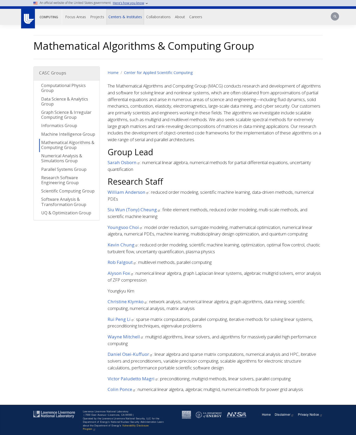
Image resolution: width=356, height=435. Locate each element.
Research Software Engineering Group (60, 180)
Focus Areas (75, 16)
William (126, 192)
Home (113, 72)
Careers (195, 16)
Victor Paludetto (131, 379)
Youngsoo (123, 227)
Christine (126, 301)
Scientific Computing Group (68, 191)
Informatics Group (59, 125)
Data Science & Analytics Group (64, 101)
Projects (97, 16)
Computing (49, 17)
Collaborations (158, 16)
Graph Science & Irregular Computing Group (66, 114)
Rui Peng (119, 319)
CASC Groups (52, 73)
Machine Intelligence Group (68, 134)
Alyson (119, 273)
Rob (120, 262)
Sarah (122, 162)
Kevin (121, 245)
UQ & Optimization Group (66, 213)
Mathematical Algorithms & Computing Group (67, 145)
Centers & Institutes (125, 16)
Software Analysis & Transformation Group (63, 201)
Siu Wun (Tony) (132, 210)
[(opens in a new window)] (27, 16)
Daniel (128, 354)
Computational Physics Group (63, 88)
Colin (120, 389)
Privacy (308, 414)
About (180, 16)
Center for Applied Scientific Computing (158, 72)
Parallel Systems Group (64, 169)
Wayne (124, 337)
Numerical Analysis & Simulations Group (61, 158)
